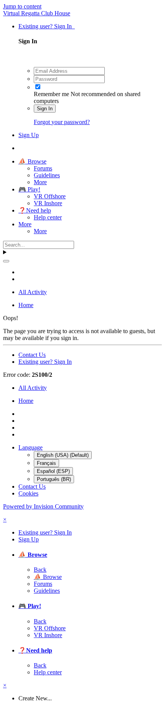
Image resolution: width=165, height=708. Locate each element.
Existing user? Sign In (46, 26)
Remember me (51, 94)
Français (46, 463)
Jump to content (22, 6)
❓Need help (34, 210)
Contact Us (32, 355)
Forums (43, 168)
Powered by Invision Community (43, 506)
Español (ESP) (53, 471)
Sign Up (28, 135)
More (40, 182)
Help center (48, 217)
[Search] (6, 261)
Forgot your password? (62, 122)
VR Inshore (48, 203)
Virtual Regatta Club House (36, 13)
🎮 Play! (29, 189)
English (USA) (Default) (63, 455)
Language (30, 447)
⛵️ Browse (32, 161)
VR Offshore (50, 196)
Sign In (45, 108)
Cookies (28, 493)
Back (40, 569)
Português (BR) (54, 479)
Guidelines (47, 175)
